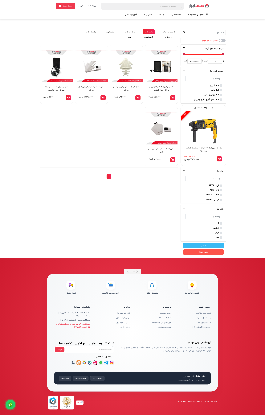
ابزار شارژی (214, 85)
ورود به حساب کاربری (87, 5)
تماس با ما (148, 14)
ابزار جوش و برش (211, 94)
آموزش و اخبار (131, 14)
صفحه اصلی (176, 14)
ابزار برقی (215, 90)
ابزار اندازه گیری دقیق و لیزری (206, 99)
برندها (162, 14)
